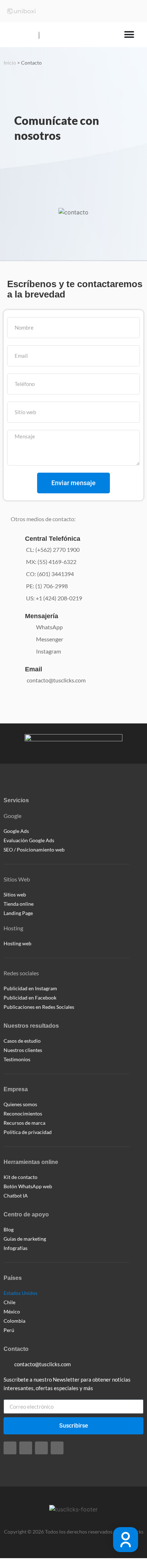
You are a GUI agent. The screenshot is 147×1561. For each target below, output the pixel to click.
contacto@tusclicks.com (56, 680)
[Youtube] (57, 1447)
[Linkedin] (41, 1447)
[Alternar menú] (129, 34)
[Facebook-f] (25, 1447)
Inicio (10, 63)
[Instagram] (10, 1447)
